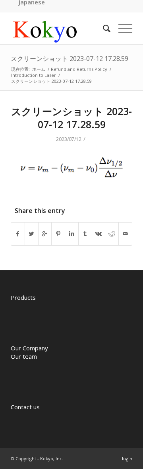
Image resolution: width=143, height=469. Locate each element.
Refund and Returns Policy (79, 69)
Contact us (25, 407)
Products (23, 297)
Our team (24, 356)
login (127, 458)
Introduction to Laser (33, 75)
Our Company (29, 348)
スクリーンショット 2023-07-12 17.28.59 (69, 58)
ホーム (38, 69)
